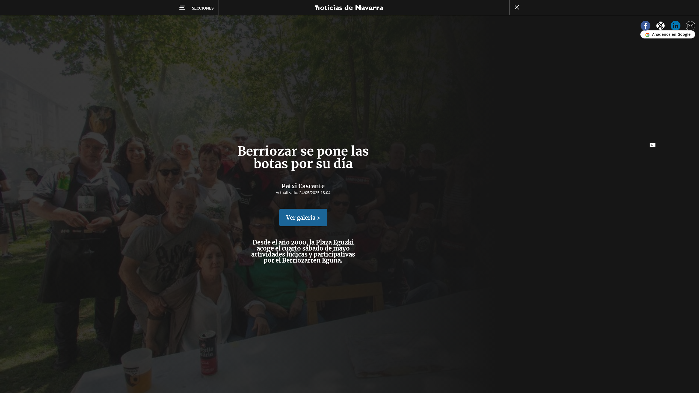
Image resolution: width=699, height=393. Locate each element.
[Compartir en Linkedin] (675, 26)
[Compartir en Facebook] (645, 26)
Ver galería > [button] (303, 217)
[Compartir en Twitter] (660, 26)
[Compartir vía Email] (690, 26)
